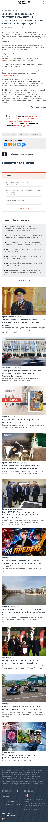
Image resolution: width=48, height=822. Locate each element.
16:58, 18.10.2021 (7, 28)
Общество (23, 134)
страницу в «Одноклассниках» (19, 121)
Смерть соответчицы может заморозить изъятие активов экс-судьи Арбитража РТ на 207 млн (23, 272)
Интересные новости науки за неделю (19, 758)
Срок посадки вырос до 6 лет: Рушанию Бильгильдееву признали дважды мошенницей (22, 243)
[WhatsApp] (14, 144)
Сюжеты (10, 175)
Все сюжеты (25, 208)
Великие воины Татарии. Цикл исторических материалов (23, 192)
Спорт (4, 558)
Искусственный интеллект (16, 201)
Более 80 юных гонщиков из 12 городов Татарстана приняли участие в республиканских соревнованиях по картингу (23, 711)
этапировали (7, 75)
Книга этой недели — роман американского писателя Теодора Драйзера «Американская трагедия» (23, 423)
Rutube (17, 126)
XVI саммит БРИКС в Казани (17, 183)
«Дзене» (26, 126)
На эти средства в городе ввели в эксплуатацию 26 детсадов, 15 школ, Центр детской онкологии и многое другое (23, 615)
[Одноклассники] (10, 144)
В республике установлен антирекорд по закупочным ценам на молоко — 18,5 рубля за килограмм (23, 469)
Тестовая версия (8, 815)
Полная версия (8, 813)
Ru (26, 795)
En (30, 795)
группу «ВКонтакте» (15, 118)
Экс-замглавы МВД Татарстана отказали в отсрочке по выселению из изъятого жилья (23, 236)
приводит (6, 60)
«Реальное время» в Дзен (22, 154)
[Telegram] (19, 144)
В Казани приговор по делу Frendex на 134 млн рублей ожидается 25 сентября (23, 257)
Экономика (6, 368)
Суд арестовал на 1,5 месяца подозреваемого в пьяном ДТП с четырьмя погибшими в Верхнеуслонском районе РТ (20, 228)
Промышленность (9, 463)
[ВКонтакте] (5, 144)
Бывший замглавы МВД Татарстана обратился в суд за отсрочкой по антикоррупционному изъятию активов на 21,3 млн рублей (23, 325)
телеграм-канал (31, 116)
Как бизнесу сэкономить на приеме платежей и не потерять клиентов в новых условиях (22, 375)
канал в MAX (30, 118)
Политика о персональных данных (12, 805)
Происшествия (9, 10)
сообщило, (6, 81)
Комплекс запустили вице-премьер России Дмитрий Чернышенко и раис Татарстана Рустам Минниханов (23, 664)
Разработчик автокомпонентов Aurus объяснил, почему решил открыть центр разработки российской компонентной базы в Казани (24, 518)
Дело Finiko (25, 28)
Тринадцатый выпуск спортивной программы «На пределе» (21, 565)
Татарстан (36, 134)
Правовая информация (10, 801)
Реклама (5, 799)
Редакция (5, 796)
